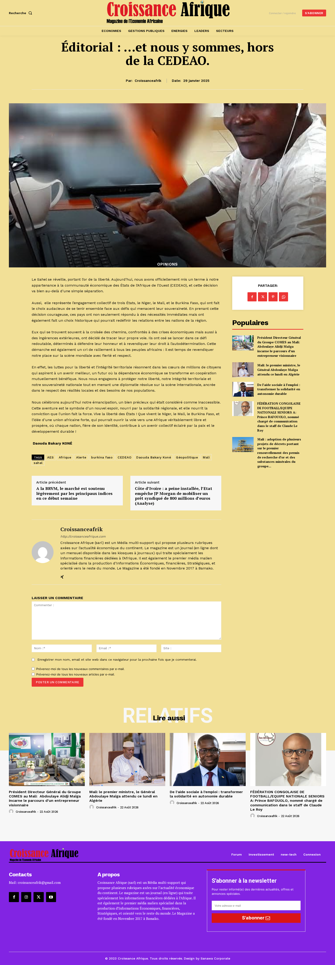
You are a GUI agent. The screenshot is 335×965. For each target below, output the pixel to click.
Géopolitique (187, 457)
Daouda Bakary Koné (153, 457)
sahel (38, 463)
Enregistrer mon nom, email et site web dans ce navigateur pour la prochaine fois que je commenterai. (117, 659)
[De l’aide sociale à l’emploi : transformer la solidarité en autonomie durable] (242, 389)
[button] (21, 13)
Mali (206, 457)
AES (50, 457)
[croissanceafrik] (43, 552)
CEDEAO (124, 457)
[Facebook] (252, 296)
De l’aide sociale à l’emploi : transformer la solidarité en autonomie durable (278, 389)
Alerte (81, 457)
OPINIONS (167, 264)
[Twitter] (262, 296)
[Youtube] (51, 897)
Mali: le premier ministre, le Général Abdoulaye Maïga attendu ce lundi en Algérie (278, 369)
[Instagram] (26, 897)
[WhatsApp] (283, 296)
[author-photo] (12, 811)
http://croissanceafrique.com (83, 536)
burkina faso (102, 457)
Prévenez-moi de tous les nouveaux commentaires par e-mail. (80, 669)
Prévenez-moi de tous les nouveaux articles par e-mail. (75, 674)
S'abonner (253, 918)
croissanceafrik (148, 81)
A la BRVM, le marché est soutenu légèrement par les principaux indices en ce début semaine (74, 493)
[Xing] (62, 576)
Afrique (65, 457)
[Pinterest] (273, 296)
